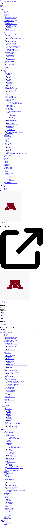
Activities (8, 440)
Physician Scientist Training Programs (12, 458)
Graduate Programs (6, 471)
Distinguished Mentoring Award (11, 379)
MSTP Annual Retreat (10, 463)
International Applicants (13, 451)
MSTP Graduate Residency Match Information (15, 447)
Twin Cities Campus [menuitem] (6, 14)
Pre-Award (5, 495)
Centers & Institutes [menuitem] (6, 32)
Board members (9, 394)
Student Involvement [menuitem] (8, 140)
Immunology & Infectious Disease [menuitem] (9, 172)
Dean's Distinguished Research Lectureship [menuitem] (11, 17)
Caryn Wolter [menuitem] (9, 75)
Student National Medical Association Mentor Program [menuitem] (12, 87)
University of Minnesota (8, 331)
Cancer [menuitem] (6, 65)
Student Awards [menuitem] (7, 35)
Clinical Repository (6, 519)
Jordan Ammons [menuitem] (9, 79)
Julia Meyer (8, 416)
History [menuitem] (5, 33)
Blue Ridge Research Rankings (8, 522)
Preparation (10, 465)
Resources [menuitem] (8, 112)
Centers (10, 512)
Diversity (3, 315)
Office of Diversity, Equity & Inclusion (10, 342)
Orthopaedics (7, 403)
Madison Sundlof (9, 418)
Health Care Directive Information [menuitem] (11, 149)
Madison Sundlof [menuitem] (9, 82)
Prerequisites (12, 452)
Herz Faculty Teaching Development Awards (11, 370)
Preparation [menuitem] (10, 129)
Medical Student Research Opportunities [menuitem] (12, 25)
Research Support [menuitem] (6, 159)
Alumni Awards (7, 383)
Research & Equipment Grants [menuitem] (11, 54)
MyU (2, 3)
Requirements (10, 450)
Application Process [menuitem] (6, 89)
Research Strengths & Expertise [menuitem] (8, 168)
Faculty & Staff (6, 11)
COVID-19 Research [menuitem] (6, 165)
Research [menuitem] (3, 142)
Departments (5, 351)
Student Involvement (8, 476)
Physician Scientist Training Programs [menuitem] (12, 122)
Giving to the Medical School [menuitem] (8, 63)
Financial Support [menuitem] (9, 119)
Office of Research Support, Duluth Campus (11, 340)
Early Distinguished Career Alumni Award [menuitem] (12, 50)
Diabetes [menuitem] (6, 171)
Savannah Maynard (9, 421)
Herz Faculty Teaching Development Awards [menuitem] (11, 34)
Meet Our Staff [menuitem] (9, 147)
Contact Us (3, 312)
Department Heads (7, 336)
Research (10, 514)
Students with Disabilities (10, 459)
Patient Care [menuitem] (3, 184)
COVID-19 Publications (8, 503)
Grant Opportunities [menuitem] (9, 133)
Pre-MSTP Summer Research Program (12, 456)
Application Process (11, 454)
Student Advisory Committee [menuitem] (11, 106)
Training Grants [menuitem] (7, 163)
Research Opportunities (8, 467)
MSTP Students (7, 457)
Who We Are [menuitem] (9, 27)
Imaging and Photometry (10, 361)
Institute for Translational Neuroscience (12, 510)
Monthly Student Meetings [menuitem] (10, 127)
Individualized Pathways (7, 472)
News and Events (7, 368)
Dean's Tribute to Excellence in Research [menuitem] (10, 18)
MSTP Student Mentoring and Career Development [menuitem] (15, 103)
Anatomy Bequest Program (7, 478)
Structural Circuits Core (8, 356)
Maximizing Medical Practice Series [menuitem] (10, 61)
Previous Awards (9, 367)
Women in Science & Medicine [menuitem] (11, 130)
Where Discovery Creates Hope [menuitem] (8, 187)
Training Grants (7, 499)
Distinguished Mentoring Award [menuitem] (11, 43)
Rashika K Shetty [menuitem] (9, 83)
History (8, 482)
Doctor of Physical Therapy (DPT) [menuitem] (8, 96)
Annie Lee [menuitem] (8, 74)
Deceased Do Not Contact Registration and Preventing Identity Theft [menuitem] (16, 154)
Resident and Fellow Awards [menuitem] (9, 40)
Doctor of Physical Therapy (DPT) (8, 432)
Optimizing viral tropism (10, 354)
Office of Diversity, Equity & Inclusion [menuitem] (10, 22)
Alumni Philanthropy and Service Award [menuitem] (12, 48)
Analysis (8, 358)
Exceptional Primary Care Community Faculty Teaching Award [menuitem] (15, 45)
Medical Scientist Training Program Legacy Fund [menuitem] (11, 134)
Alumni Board (7, 393)
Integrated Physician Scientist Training (14, 438)
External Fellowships (10, 439)
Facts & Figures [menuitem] (7, 72)
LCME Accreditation (6, 474)
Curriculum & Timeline (12, 437)
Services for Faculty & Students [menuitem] (9, 52)
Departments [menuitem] (5, 31)
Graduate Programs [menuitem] (6, 135)
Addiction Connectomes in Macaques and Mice (13, 363)
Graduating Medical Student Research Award (13, 372)
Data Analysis (9, 362)
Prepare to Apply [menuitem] (6, 86)
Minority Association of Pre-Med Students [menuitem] (11, 88)
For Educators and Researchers (9, 479)
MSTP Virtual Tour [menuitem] (9, 121)
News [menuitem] (3, 185)
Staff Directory (9, 442)
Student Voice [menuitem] (7, 141)
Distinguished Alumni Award (11, 385)
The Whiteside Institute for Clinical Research (13, 346)
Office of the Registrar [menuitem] (8, 28)
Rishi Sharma (9, 419)
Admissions (3, 406)
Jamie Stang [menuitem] (8, 78)
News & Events (11, 513)
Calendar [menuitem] (6, 125)
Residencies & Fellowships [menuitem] (7, 136)
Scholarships (7, 404)
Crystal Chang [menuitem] (9, 76)
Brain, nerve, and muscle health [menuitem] (9, 64)
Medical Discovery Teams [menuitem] (7, 182)
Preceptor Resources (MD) (8, 431)
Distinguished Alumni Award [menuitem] (11, 49)
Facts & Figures (7, 408)
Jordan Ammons (9, 415)
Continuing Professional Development (9, 473)
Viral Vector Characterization (11, 355)
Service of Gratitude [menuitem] (8, 155)
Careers (3, 314)
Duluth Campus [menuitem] (6, 19)
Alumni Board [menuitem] (7, 57)
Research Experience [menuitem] (13, 115)
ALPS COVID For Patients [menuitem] (10, 166)
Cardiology (6, 506)
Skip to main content (3, 0)
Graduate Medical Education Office (10, 350)
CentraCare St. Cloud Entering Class (12, 426)
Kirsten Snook (9, 417)
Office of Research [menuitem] (6, 156)
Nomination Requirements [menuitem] (10, 51)
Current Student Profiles (8, 409)
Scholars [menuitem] (10, 179)
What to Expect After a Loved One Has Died (11, 487)
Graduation (8, 349)
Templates (6, 498)
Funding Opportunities (7, 493)
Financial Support (9, 455)
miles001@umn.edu (3, 301)
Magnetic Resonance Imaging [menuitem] (9, 173)
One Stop (3, 2)
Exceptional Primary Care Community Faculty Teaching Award (15, 381)
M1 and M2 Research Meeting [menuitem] (11, 126)
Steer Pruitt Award (9, 375)
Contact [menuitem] (5, 62)
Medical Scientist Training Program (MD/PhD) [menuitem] (10, 97)
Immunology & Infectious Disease (9, 508)
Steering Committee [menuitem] (9, 107)
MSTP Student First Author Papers (13, 445)
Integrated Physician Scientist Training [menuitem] (14, 102)
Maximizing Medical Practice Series (10, 397)
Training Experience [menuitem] (9, 100)
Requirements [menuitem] (10, 114)
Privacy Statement (35, 331)
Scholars (10, 515)
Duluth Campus (6, 339)
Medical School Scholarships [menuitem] (11, 55)
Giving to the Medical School (8, 399)
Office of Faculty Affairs (8, 343)
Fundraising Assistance (10, 389)
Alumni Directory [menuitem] (9, 108)
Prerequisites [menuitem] (12, 116)
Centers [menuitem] (10, 176)
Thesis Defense (11, 446)
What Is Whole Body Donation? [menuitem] (9, 144)
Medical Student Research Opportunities (12, 345)
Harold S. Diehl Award (10, 386)
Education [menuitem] (3, 93)
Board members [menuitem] (9, 58)
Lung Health (7, 516)
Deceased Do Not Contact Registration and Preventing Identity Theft (16, 490)
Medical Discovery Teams (7, 518)
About (3, 333)
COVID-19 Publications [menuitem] (8, 167)
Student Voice (7, 477)
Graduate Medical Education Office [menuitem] (10, 30)
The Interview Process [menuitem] (12, 118)
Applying (8, 366)
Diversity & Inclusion (6, 398)
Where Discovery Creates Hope (8, 523)
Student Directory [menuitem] (9, 105)
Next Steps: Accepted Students (13, 428)
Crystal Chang (9, 412)
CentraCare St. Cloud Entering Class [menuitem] (12, 90)
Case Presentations (9, 464)
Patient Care (3, 520)
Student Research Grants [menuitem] (10, 56)
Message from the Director (10, 435)
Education (3, 429)
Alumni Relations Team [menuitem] (8, 60)
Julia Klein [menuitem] (8, 80)
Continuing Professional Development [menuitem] (9, 137)
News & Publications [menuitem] (10, 109)
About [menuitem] (3, 13)
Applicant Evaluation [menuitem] (11, 117)
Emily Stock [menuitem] (8, 77)
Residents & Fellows (6, 10)
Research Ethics (6, 494)
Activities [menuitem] (8, 104)
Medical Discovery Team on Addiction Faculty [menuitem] (11, 183)
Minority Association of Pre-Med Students (11, 424)
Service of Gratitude (8, 491)
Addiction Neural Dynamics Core (9, 359)
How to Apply (9, 449)
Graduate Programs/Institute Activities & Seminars (13, 466)
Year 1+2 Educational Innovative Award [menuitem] (12, 47)
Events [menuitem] (5, 189)
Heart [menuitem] (6, 66)
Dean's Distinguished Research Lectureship (11, 337)
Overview (8, 434)
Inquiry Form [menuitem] (9, 150)
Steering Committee (9, 443)
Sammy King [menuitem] (9, 84)
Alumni (5, 12)
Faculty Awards (7, 378)
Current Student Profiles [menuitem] (8, 73)
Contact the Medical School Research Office (11, 492)
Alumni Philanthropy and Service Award (12, 384)
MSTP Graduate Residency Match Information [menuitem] (15, 111)
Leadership (5, 335)
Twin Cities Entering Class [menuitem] (10, 91)
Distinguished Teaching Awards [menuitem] (11, 44)
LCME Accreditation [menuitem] (6, 138)
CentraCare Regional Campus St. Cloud (9, 341)
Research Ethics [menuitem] (6, 158)
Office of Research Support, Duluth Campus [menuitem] (11, 20)
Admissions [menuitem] (3, 70)
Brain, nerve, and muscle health (9, 400)
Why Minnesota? (7, 407)
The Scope (3, 323)
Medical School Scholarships (11, 391)
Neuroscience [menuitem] (7, 174)
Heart (6, 402)
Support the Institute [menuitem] (11, 180)
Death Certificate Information (11, 488)
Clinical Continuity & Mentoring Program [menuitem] (12, 124)
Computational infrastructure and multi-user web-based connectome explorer (17, 365)
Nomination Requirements (10, 387)
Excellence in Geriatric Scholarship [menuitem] (11, 41)
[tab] (21, 305)
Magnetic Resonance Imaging (9, 509)
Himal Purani (9, 413)
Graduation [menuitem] (8, 29)
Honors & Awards (6, 369)
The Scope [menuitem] (5, 188)
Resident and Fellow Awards (9, 376)
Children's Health (7, 401)
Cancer (6, 505)
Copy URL (2, 302)
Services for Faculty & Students (9, 388)
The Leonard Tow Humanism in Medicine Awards (13, 382)
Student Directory (9, 441)
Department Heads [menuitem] (7, 16)
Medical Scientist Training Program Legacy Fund (11, 470)
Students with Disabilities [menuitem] (10, 123)
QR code (6, 302)
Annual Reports (4, 324)
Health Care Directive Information (11, 485)
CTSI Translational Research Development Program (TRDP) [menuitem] (15, 132)
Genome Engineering (8, 507)
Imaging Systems (9, 357)
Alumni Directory (9, 444)
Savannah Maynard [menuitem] (9, 85)
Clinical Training (11, 436)
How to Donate (7, 484)
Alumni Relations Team (8, 396)
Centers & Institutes (6, 352)
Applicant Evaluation (11, 453)
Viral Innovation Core (8, 353)
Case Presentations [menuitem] (9, 128)
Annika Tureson (9, 410)
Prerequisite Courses (8, 422)
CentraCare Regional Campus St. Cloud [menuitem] (9, 21)
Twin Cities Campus (6, 334)
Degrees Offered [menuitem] (6, 94)
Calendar (6, 461)
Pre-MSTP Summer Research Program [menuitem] (12, 120)
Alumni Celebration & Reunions (9, 395)
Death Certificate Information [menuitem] (11, 152)
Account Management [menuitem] (10, 53)
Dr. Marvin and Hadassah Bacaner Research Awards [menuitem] (14, 38)
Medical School (2, 6)
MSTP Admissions (7, 448)
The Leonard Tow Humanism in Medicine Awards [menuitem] (13, 46)
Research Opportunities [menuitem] (8, 131)
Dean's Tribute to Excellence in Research (10, 338)
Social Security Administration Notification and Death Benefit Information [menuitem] (17, 153)
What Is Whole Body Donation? (9, 480)
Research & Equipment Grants (11, 390)
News (3, 521)
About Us (6, 496)
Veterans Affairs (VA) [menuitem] (8, 164)
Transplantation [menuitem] (7, 69)
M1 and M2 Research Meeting (11, 462)
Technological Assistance (10, 360)
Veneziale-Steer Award (10, 373)
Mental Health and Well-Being (11, 460)
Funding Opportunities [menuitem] (7, 157)
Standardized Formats (10, 364)
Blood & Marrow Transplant (9, 504)
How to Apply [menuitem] (9, 113)
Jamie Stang (8, 414)
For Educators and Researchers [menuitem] (9, 143)
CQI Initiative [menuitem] (7, 139)
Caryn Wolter (9, 411)
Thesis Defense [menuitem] (11, 110)
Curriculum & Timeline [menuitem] (12, 101)
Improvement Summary (8, 475)
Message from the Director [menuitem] (10, 99)
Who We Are (9, 347)
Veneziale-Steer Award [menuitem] (10, 37)
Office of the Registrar (8, 348)
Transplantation (7, 405)
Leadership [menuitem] (5, 15)
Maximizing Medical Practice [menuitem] (11, 59)
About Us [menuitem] (5, 71)
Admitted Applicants (8, 425)
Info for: (3, 9)
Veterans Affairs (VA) (8, 500)
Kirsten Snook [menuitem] (9, 81)
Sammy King (9, 420)
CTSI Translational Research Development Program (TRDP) (15, 468)
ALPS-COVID (7, 501)
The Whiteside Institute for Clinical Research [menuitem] (13, 26)
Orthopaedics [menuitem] (7, 67)
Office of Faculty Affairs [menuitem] (8, 23)
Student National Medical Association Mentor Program (12, 423)
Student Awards (7, 371)
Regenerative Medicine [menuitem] (8, 68)
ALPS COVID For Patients (10, 502)
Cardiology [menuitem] (6, 170)
